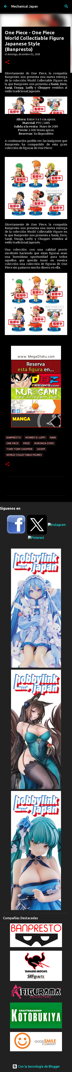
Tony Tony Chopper (19, 449)
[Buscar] (66, 6)
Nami (53, 437)
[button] (7, 62)
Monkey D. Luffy (35, 437)
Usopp (41, 449)
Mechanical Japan (24, 6)
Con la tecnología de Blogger (38, 1066)
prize (26, 443)
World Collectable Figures (24, 455)
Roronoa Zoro (44, 443)
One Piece (12, 443)
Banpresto (13, 437)
